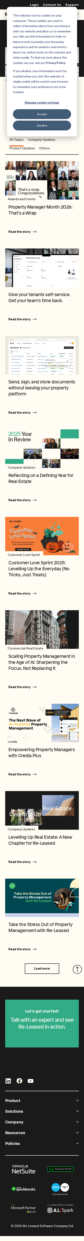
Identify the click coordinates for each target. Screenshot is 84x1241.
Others (44, 148)
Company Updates (41, 140)
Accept (42, 114)
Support (72, 5)
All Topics (16, 140)
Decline (42, 125)
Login (34, 5)
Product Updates (22, 148)
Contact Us (52, 5)
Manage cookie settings (42, 102)
